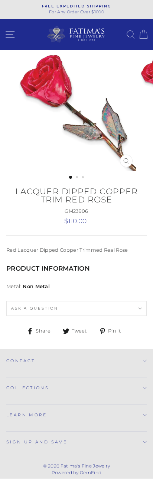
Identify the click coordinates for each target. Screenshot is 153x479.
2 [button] (77, 178)
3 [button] (83, 178)
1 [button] (71, 177)
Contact (20, 360)
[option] (76, 9)
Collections (27, 387)
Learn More (26, 414)
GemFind (90, 472)
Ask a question (34, 308)
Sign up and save (36, 442)
